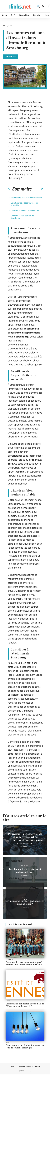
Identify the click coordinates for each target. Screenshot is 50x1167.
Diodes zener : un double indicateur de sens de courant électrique (25, 1046)
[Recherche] (38, 6)
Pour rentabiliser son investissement (26, 197)
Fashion (9, 959)
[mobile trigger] (5, 6)
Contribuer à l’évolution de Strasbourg (22, 216)
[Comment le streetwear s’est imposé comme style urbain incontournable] (25, 943)
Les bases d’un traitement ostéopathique (25, 870)
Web (25, 899)
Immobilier (10, 57)
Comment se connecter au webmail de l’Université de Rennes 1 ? (25, 1005)
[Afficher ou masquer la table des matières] (37, 189)
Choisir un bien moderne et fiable (25, 210)
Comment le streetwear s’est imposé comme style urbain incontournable (24, 963)
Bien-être (25, 866)
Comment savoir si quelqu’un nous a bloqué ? (25, 903)
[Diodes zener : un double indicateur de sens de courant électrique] (25, 1026)
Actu (8, 1001)
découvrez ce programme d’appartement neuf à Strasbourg (24, 333)
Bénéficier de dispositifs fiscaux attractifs (24, 204)
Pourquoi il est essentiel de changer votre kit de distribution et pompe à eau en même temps (25, 838)
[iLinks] (20, 6)
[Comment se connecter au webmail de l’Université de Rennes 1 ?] (25, 984)
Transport (25, 830)
